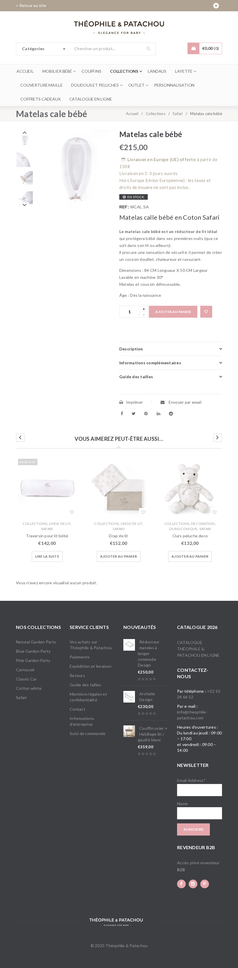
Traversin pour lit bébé (47, 535)
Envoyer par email (184, 402)
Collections (155, 113)
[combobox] (42, 49)
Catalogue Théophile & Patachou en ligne (198, 649)
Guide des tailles (85, 684)
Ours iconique (183, 529)
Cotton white (29, 688)
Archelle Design (147, 696)
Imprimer (134, 402)
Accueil (132, 113)
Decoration (203, 523)
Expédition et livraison (90, 666)
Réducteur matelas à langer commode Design (148, 653)
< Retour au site (31, 5)
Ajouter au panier (173, 312)
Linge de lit (60, 523)
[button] (118, 556)
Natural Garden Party (36, 641)
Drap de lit (118, 535)
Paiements (80, 656)
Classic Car (26, 678)
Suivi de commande (87, 733)
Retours (77, 675)
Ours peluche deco (190, 535)
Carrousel (25, 669)
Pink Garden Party (33, 660)
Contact (77, 709)
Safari (178, 113)
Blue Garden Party (33, 651)
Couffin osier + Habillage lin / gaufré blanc (152, 734)
